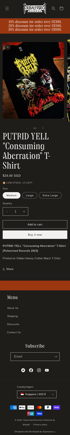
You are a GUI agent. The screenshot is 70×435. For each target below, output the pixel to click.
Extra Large (50, 195)
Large (30, 195)
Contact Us (14, 332)
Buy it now (35, 234)
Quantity (7, 203)
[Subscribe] (55, 356)
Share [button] (10, 269)
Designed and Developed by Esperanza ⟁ (35, 432)
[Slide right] (43, 128)
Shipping (12, 316)
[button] (7, 8)
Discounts (13, 324)
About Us (12, 308)
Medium (11, 195)
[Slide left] (27, 128)
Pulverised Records (33, 420)
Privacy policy (40, 424)
